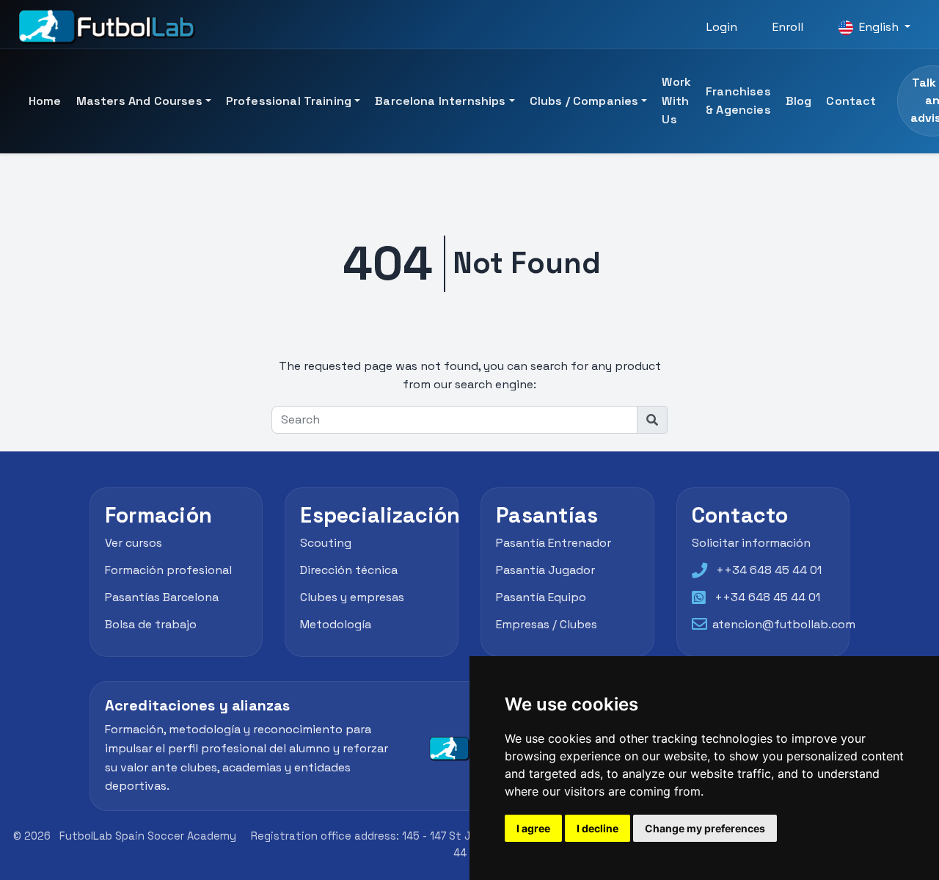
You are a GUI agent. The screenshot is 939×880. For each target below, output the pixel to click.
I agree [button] (533, 828)
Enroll (787, 26)
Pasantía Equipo (541, 597)
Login (721, 26)
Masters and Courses (139, 101)
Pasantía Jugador (545, 570)
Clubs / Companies (584, 101)
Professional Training (288, 101)
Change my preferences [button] (705, 828)
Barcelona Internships (440, 101)
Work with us (676, 100)
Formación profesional (168, 570)
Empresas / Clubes (546, 624)
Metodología (335, 624)
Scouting (325, 542)
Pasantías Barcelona (162, 597)
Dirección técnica (349, 570)
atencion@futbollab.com (783, 624)
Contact (851, 101)
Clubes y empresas (352, 597)
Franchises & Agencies (738, 101)
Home (45, 101)
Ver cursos (133, 542)
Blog (799, 101)
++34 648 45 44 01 (769, 570)
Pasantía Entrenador (553, 542)
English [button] (879, 26)
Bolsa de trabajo (151, 624)
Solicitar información (751, 542)
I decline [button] (597, 828)
